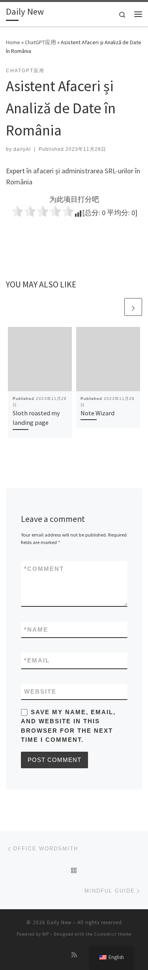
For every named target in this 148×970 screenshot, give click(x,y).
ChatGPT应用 (40, 42)
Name (36, 629)
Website (40, 691)
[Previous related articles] (114, 307)
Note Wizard (97, 413)
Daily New (59, 922)
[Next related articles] (133, 307)
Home (13, 42)
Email (37, 660)
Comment (44, 568)
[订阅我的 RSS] (74, 955)
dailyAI (22, 149)
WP (45, 934)
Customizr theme (112, 934)
